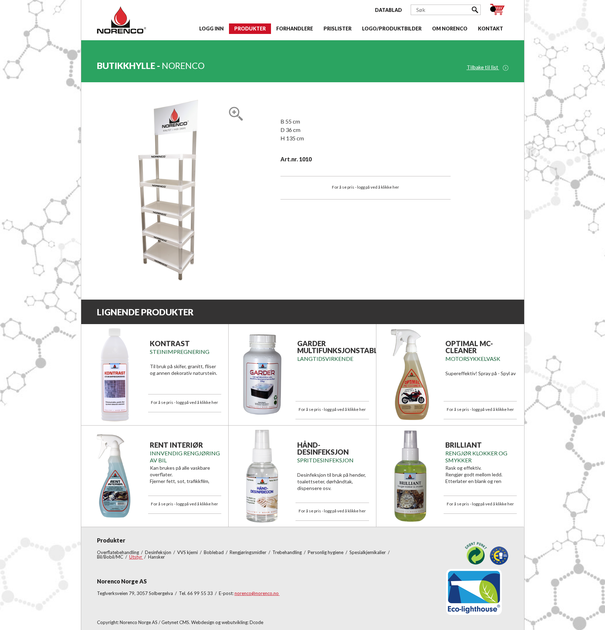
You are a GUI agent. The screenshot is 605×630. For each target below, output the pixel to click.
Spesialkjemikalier (368, 552)
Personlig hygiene (326, 552)
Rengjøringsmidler (248, 552)
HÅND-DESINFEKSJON (323, 448)
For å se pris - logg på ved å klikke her (365, 187)
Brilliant (463, 445)
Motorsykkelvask (472, 358)
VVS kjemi (188, 552)
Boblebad (214, 552)
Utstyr (136, 557)
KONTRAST (170, 343)
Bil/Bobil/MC (110, 557)
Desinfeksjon (158, 552)
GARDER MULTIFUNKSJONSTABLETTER (348, 347)
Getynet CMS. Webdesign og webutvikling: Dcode (212, 622)
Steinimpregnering (179, 351)
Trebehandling (287, 552)
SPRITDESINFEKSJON (325, 460)
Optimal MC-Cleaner (469, 347)
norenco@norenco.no (257, 593)
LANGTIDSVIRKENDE (325, 358)
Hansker (156, 557)
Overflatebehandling (118, 552)
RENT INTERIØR (176, 445)
